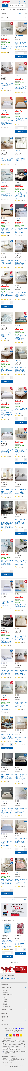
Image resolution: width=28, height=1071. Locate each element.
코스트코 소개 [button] (5, 984)
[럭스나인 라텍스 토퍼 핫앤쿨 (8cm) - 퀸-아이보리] (6, 767)
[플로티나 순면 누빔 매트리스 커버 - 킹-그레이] (18, 628)
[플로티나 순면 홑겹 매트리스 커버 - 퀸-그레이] (18, 695)
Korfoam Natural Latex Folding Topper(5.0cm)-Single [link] (20, 453)
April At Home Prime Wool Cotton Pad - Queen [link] (6, 124)
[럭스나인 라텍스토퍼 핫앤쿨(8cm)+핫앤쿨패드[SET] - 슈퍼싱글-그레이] (4, 515)
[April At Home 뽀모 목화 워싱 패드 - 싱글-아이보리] (6, 594)
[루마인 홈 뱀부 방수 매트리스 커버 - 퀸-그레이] (18, 253)
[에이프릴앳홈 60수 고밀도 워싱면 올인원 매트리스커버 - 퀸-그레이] (2, 400)
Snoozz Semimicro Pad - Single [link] (20, 882)
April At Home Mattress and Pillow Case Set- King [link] (6, 813)
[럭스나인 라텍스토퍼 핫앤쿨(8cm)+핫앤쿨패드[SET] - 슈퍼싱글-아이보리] (6, 515)
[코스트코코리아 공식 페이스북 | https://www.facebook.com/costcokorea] (7, 1036)
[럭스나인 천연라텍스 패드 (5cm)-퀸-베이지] (2, 628)
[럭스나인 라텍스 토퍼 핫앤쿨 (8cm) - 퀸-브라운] (2, 767)
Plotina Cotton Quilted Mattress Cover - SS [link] (6, 161)
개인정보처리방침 (19, 1028)
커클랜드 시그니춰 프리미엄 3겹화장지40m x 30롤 (7, 942)
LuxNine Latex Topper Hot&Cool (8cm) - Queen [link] (6, 778)
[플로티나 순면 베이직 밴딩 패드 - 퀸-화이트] (20, 801)
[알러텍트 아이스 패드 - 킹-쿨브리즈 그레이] (4, 36)
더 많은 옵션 (18, 75)
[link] (7, 33)
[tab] (14, 984)
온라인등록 (5, 997)
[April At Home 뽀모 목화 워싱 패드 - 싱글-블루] (2, 594)
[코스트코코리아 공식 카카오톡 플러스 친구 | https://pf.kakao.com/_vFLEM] (10, 1036)
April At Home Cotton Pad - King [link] (21, 161)
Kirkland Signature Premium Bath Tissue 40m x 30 (6, 946)
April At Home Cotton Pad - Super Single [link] (7, 337)
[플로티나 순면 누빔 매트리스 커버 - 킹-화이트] (20, 628)
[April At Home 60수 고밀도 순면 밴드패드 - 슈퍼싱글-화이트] (6, 325)
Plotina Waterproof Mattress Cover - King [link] (19, 493)
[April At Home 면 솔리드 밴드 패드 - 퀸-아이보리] (6, 834)
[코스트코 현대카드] (14, 916)
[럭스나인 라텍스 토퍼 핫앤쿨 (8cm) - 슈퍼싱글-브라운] (2, 482)
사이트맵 (6, 1028)
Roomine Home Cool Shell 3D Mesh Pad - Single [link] (6, 196)
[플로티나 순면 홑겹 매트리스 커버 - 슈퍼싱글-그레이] (4, 253)
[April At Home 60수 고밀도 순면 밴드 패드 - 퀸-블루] (16, 285)
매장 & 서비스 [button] (5, 1013)
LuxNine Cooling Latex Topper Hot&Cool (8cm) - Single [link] (6, 232)
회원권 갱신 (6, 992)
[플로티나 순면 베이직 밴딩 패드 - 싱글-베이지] (16, 553)
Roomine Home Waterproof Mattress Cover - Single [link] (21, 371)
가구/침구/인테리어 (8, 9)
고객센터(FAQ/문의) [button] (7, 1009)
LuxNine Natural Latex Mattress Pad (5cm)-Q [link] (6, 642)
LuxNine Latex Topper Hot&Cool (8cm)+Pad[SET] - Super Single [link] (7, 527)
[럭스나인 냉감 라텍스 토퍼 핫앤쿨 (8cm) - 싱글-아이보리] (4, 218)
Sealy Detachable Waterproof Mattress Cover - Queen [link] (21, 46)
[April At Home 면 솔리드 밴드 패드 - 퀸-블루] (2, 834)
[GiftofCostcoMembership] (14, 972)
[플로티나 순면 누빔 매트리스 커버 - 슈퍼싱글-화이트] (6, 151)
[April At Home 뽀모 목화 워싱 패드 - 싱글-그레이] (4, 594)
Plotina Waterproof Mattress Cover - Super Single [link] (6, 87)
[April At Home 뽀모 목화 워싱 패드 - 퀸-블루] (2, 663)
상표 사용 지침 (14, 1032)
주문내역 (5, 1001)
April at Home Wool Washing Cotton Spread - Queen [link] (6, 453)
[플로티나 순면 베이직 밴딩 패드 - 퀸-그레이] (18, 801)
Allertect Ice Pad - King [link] (6, 48)
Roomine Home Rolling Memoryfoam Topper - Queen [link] (20, 842)
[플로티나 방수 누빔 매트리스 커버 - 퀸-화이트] (18, 663)
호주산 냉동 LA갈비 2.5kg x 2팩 (20, 941)
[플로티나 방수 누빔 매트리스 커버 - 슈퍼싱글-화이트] (4, 76)
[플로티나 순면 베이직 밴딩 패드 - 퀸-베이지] (16, 801)
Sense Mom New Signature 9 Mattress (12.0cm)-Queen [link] (7, 738)
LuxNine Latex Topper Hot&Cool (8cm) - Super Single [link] (6, 494)
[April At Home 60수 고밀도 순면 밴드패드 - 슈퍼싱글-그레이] (4, 325)
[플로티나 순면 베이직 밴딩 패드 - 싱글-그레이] (18, 553)
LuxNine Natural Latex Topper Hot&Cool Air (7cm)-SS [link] (20, 780)
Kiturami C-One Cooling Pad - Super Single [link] (21, 412)
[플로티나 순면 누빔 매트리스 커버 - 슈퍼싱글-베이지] (2, 151)
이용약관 (11, 1028)
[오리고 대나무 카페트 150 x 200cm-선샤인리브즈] (18, 594)
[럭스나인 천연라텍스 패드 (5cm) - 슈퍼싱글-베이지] (16, 183)
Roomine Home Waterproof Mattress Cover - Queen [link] (21, 264)
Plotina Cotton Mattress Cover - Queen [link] (20, 705)
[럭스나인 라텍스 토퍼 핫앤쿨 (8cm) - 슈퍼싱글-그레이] (4, 482)
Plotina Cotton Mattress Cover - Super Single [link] (6, 264)
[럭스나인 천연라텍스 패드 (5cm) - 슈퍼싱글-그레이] (18, 183)
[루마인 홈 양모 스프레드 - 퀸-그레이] (20, 730)
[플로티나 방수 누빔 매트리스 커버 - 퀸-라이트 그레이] (16, 663)
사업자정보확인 (16, 1049)
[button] (24, 5)
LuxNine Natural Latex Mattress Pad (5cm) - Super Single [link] (21, 197)
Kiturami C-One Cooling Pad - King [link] (7, 296)
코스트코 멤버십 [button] (6, 987)
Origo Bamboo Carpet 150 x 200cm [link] (21, 607)
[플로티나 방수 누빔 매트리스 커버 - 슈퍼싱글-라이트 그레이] (2, 76)
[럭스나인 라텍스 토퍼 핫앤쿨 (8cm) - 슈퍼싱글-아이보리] (6, 482)
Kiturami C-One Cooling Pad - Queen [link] (7, 371)
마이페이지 (5, 999)
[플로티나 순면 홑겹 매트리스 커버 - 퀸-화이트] (20, 695)
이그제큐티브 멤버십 (8, 994)
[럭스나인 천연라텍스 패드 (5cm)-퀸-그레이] (4, 628)
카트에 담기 (21, 56)
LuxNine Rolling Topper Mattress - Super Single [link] (20, 121)
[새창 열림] (3, 1052)
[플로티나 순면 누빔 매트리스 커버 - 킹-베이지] (16, 628)
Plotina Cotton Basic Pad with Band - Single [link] (20, 563)
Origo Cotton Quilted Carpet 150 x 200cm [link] (19, 339)
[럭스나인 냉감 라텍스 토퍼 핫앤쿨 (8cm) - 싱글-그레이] (2, 218)
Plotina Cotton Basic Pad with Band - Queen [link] (20, 811)
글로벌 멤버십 (6, 1006)
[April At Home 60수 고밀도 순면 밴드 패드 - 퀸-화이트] (20, 285)
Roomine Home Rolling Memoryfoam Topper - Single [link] (20, 523)
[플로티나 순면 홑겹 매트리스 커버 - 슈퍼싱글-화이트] (6, 253)
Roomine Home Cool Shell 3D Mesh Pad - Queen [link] (6, 708)
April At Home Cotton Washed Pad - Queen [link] (5, 674)
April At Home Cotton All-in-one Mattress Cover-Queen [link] (6, 416)
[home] (5, 2)
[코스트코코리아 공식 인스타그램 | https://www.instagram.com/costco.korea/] (14, 1036)
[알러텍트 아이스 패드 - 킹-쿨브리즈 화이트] (6, 36)
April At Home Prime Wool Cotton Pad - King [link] (20, 231)
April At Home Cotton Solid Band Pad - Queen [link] (7, 844)
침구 (15, 9)
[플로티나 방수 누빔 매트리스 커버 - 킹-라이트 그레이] (16, 482)
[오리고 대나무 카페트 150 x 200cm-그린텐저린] (16, 594)
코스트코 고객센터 (7, 975)
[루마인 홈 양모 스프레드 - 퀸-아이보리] (23, 730)
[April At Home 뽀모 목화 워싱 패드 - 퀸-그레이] (4, 663)
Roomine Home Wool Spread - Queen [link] (19, 740)
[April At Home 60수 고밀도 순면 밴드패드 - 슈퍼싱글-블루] (2, 325)
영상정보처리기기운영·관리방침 (14, 1030)
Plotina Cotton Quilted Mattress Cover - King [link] (20, 639)
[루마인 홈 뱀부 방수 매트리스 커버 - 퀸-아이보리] (20, 253)
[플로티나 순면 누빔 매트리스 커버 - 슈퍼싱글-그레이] (4, 151)
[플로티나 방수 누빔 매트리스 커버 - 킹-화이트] (18, 482)
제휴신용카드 (6, 1004)
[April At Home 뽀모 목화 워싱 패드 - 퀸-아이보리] (6, 663)
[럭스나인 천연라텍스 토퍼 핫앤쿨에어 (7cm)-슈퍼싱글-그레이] (16, 767)
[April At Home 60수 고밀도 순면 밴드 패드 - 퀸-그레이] (18, 285)
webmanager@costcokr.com (9, 1048)
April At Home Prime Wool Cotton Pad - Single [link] (20, 89)
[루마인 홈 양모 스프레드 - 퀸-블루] (18, 730)
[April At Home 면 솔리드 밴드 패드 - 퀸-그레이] (4, 834)
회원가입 (5, 990)
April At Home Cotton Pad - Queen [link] (21, 296)
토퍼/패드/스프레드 (21, 9)
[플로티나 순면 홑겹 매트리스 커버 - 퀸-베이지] (16, 695)
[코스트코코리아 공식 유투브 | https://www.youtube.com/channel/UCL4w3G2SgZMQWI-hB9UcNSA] (17, 1036)
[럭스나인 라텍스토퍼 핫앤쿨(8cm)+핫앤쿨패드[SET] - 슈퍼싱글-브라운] (2, 515)
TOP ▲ (25, 900)
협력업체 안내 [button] (5, 1017)
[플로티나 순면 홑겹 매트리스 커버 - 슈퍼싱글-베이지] (2, 253)
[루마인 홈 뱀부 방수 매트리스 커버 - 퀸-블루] (16, 253)
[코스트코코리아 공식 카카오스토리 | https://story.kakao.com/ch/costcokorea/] (21, 1036)
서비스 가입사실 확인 (7, 1062)
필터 (20, 13)
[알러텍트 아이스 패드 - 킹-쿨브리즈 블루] (2, 36)
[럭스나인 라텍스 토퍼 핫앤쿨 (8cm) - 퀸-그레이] (4, 767)
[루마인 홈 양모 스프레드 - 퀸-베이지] (16, 730)
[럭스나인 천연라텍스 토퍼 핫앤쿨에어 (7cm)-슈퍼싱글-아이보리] (18, 767)
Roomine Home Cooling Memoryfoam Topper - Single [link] (6, 564)
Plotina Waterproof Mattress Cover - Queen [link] (20, 674)
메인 (2, 9)
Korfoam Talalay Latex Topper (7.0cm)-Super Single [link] (6, 883)
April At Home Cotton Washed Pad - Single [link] (5, 604)
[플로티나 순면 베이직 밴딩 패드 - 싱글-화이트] (20, 553)
